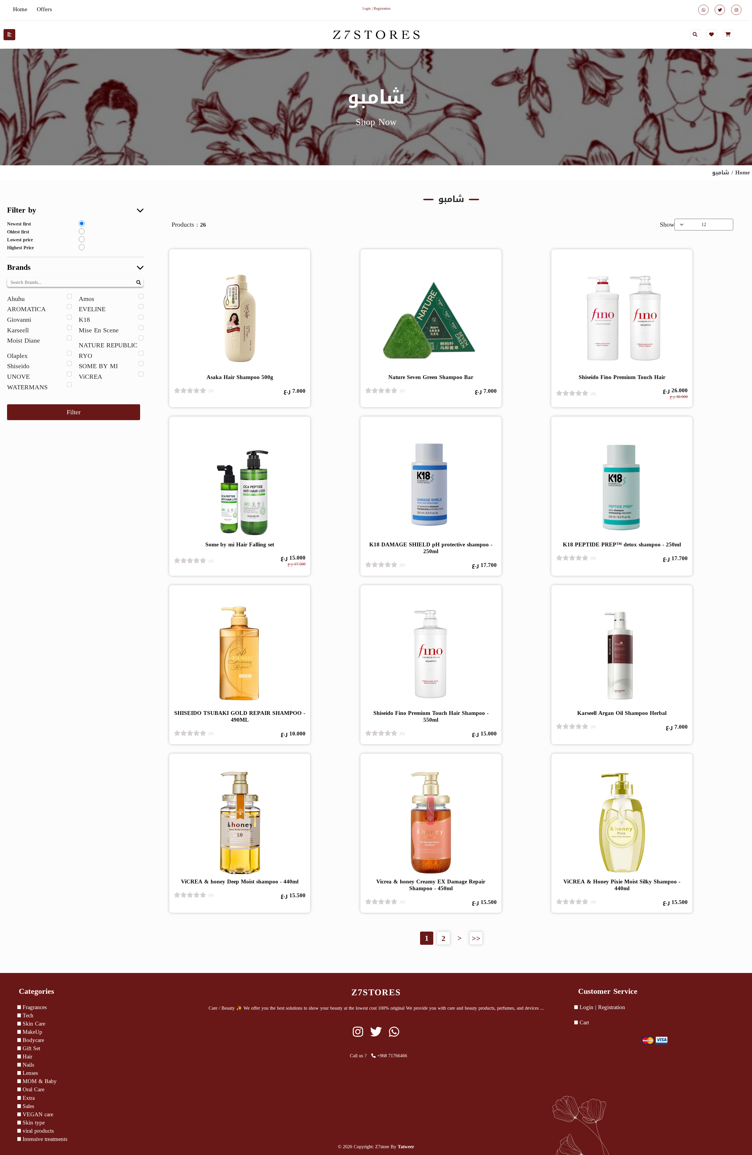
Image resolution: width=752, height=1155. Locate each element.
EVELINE (92, 309)
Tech (27, 1015)
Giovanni (19, 320)
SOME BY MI (98, 366)
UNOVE (18, 377)
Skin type (33, 1122)
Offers (44, 9)
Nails (27, 1065)
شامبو (720, 172)
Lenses (29, 1073)
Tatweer (406, 1146)
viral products (37, 1131)
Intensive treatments (44, 1139)
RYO (85, 356)
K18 (84, 320)
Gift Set (30, 1048)
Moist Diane (23, 341)
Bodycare (32, 1040)
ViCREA (90, 377)
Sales (27, 1106)
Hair (26, 1056)
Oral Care (32, 1089)
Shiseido (18, 366)
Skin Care (33, 1023)
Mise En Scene (99, 330)
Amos (86, 299)
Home (20, 9)
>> (476, 938)
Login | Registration (601, 1007)
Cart (583, 1022)
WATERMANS (27, 387)
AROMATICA (26, 309)
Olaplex (17, 356)
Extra (28, 1098)
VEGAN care (37, 1114)
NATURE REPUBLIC (108, 345)
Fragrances (34, 1007)
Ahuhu (16, 299)
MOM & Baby (39, 1081)
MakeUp (31, 1032)
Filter (73, 412)
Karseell (18, 330)
